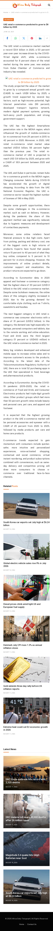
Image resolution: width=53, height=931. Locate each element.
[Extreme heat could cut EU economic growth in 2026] (26, 710)
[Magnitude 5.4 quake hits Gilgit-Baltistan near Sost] (26, 849)
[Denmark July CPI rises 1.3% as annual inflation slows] (26, 629)
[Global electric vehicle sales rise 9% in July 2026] (26, 547)
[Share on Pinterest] (32, 38)
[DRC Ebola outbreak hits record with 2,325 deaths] (26, 773)
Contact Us (31, 924)
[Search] (48, 5)
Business (8, 19)
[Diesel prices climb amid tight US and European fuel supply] (26, 588)
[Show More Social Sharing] (47, 38)
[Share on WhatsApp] (15, 38)
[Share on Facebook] (7, 38)
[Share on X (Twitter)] (24, 38)
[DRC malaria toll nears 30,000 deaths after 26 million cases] (26, 811)
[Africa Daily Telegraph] (26, 5)
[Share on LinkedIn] (40, 38)
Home (5, 12)
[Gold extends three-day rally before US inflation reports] (26, 669)
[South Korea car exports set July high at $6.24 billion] (26, 506)
